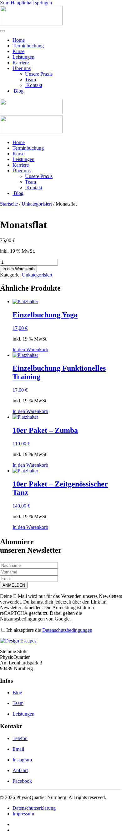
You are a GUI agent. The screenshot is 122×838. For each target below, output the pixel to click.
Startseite (9, 204)
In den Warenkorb (18, 268)
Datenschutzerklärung (34, 808)
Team (30, 79)
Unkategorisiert (37, 204)
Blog (18, 91)
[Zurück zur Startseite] (31, 23)
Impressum (23, 813)
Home (19, 40)
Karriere (21, 62)
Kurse (18, 51)
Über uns (22, 68)
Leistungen (23, 57)
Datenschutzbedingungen (67, 630)
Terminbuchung (28, 45)
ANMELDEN (14, 585)
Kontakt (33, 85)
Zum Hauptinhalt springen (26, 2)
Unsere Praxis (39, 74)
